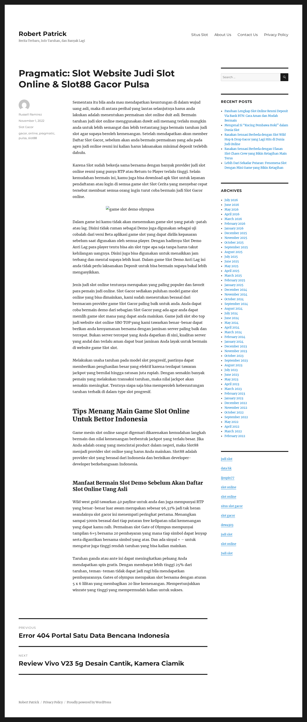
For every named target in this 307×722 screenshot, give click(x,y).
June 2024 (232, 318)
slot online (228, 487)
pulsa (23, 138)
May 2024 (231, 323)
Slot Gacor (26, 127)
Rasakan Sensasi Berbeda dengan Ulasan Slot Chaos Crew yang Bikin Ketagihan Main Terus (256, 153)
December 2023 (236, 346)
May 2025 (231, 266)
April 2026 (232, 214)
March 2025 (233, 276)
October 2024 (234, 299)
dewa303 (227, 525)
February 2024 (235, 337)
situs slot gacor (232, 506)
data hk (226, 468)
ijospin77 (227, 478)
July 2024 (231, 313)
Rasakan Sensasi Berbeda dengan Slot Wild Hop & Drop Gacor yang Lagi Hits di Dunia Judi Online (255, 139)
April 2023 (232, 384)
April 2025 (232, 271)
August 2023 (233, 365)
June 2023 (232, 375)
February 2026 (235, 224)
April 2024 (232, 327)
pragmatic (46, 133)
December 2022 (236, 403)
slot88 (32, 138)
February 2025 (235, 280)
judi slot (226, 459)
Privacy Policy (276, 35)
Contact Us (248, 35)
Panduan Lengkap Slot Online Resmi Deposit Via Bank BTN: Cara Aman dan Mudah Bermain (256, 115)
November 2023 (236, 351)
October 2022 (234, 412)
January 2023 (234, 398)
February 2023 (235, 393)
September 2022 (236, 417)
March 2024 (233, 332)
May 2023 (231, 379)
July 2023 (231, 370)
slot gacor (228, 516)
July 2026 (231, 200)
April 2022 (232, 427)
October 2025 (234, 242)
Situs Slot (199, 35)
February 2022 (235, 436)
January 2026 (234, 228)
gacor (23, 133)
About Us (222, 35)
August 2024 (233, 309)
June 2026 (232, 205)
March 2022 (233, 431)
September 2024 (236, 304)
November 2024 (236, 294)
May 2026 (232, 209)
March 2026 (233, 219)
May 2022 (231, 422)
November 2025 (236, 238)
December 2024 (236, 290)
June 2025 (232, 261)
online (33, 133)
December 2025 (236, 233)
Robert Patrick (43, 34)
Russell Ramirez (30, 114)
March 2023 (233, 389)
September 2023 (236, 360)
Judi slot (227, 553)
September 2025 (236, 247)
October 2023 (234, 356)
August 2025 (233, 252)
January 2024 (234, 342)
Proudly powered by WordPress (89, 702)
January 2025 (234, 285)
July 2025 (231, 257)
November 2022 (236, 408)
